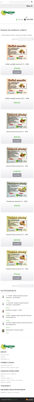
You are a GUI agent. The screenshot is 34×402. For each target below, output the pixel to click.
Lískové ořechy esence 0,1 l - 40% (17, 131)
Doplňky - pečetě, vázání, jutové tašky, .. (12, 380)
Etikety (3, 376)
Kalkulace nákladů (6, 382)
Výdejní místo (6, 386)
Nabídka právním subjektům (8, 374)
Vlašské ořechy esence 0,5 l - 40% (17, 269)
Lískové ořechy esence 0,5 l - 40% (17, 166)
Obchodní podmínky (6, 365)
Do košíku (17, 72)
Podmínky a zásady (7, 362)
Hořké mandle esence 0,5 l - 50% (17, 98)
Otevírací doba (5, 355)
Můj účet (20, 19)
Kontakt (4, 352)
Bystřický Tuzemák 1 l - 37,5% (14, 310)
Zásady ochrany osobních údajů (10, 367)
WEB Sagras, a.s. (5, 359)
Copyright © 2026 (9, 399)
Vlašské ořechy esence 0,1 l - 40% (17, 234)
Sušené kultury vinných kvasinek (14, 330)
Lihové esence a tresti (8, 35)
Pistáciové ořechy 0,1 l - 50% (17, 201)
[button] (29, 6)
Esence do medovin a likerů (24, 35)
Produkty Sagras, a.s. (7, 378)
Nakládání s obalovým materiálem (13, 389)
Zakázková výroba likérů (10, 371)
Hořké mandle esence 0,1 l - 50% (17, 64)
